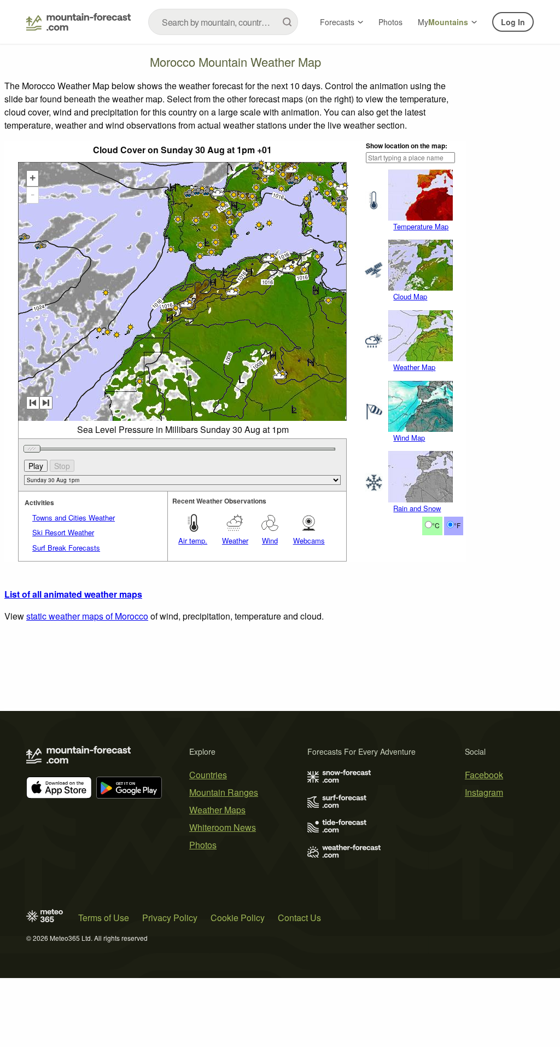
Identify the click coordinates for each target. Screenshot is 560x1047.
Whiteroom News (222, 827)
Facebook (484, 774)
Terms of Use (103, 917)
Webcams (309, 540)
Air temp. (192, 540)
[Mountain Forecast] (78, 22)
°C (436, 525)
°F (457, 525)
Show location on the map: (406, 146)
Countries (208, 774)
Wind (270, 540)
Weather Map (414, 367)
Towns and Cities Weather (73, 517)
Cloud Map (410, 296)
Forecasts (337, 21)
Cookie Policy (238, 917)
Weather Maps (217, 809)
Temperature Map (420, 226)
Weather (235, 540)
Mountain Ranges (223, 792)
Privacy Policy (169, 917)
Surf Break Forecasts (66, 547)
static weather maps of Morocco (87, 616)
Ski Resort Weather (63, 532)
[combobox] (223, 22)
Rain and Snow (417, 508)
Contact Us (299, 917)
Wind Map (409, 437)
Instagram (484, 792)
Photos (390, 21)
